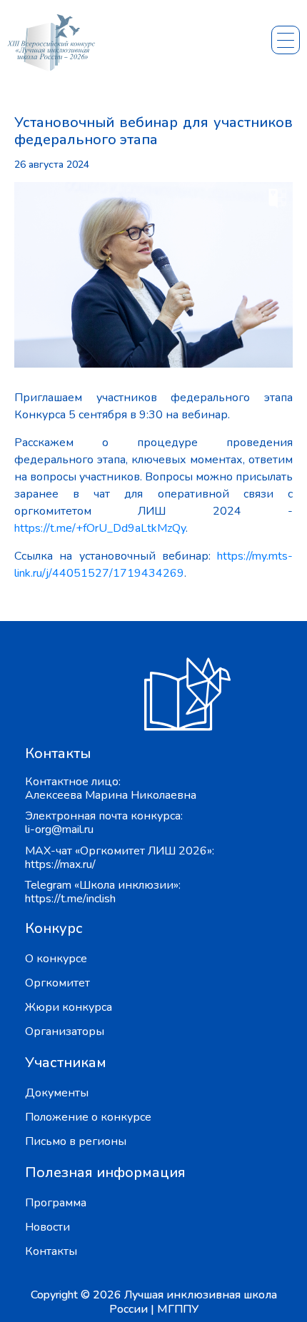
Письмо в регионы (75, 1141)
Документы (57, 1093)
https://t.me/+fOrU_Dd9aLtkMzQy (100, 528)
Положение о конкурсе (88, 1117)
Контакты (51, 1251)
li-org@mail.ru (59, 829)
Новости (47, 1227)
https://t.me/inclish (70, 899)
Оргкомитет (57, 983)
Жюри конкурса (68, 1007)
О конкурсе (56, 959)
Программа (55, 1203)
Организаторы (64, 1031)
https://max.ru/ (60, 864)
